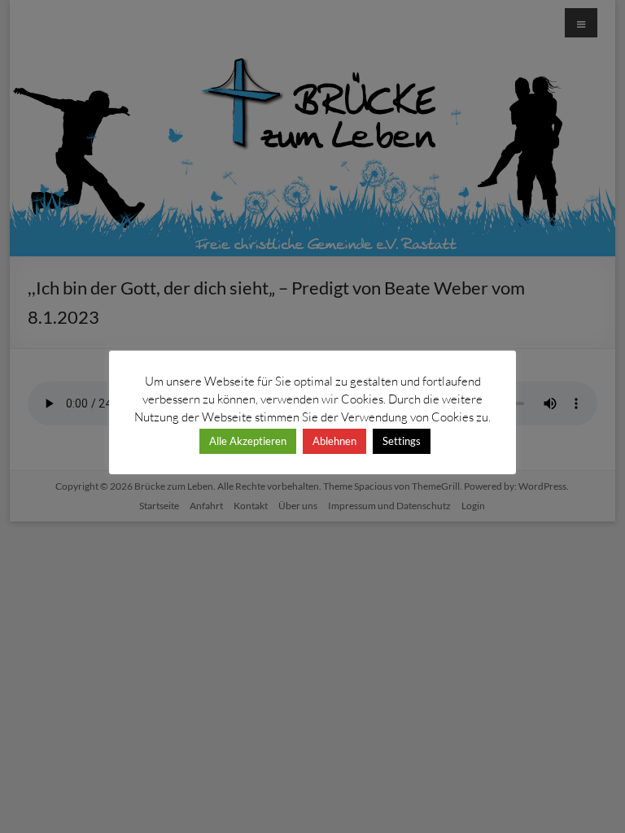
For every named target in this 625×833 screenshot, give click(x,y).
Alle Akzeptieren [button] (247, 440)
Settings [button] (401, 440)
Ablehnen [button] (334, 440)
